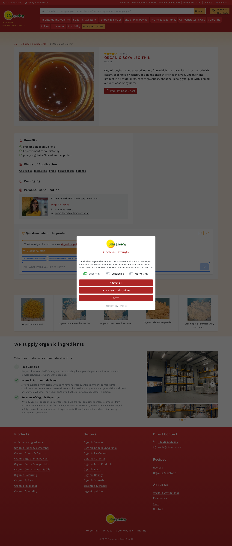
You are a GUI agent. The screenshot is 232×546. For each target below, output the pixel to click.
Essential (95, 273)
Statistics (117, 273)
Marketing (141, 273)
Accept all (116, 282)
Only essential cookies (116, 290)
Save (116, 298)
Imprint (123, 306)
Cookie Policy (112, 306)
